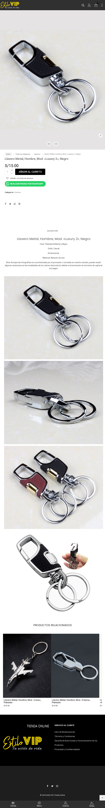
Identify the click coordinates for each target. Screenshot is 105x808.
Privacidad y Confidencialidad (67, 749)
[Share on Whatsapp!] (15, 204)
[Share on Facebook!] (5, 204)
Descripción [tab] (52, 231)
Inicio (8, 154)
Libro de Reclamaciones (65, 732)
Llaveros (37, 154)
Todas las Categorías (22, 154)
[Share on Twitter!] (10, 204)
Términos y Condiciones (65, 736)
